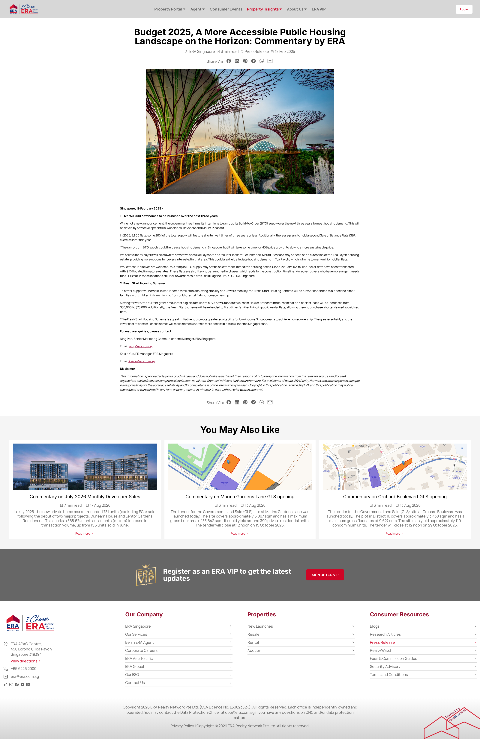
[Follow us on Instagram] (11, 686)
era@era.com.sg (25, 676)
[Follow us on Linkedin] (28, 686)
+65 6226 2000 (23, 668)
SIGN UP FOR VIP (325, 575)
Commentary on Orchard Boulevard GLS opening (395, 496)
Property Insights (263, 9)
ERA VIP (319, 9)
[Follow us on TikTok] (5, 686)
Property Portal (168, 9)
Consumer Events (226, 9)
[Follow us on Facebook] (17, 686)
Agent (196, 9)
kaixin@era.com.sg (142, 361)
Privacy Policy (182, 725)
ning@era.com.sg (141, 346)
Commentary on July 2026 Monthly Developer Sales (85, 496)
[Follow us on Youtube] (22, 686)
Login (464, 9)
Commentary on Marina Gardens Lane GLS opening (240, 496)
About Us (295, 9)
